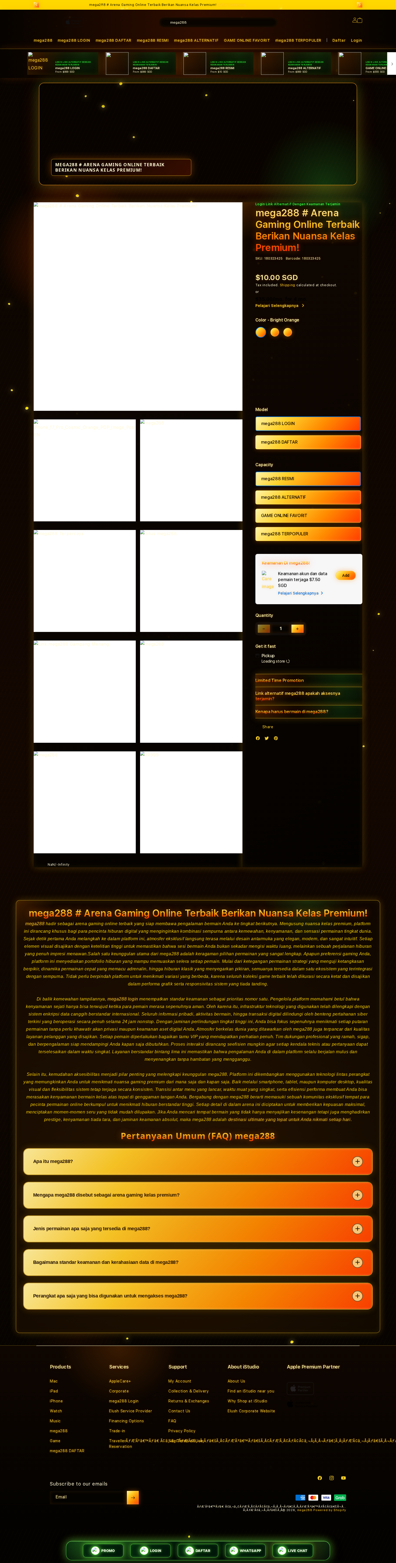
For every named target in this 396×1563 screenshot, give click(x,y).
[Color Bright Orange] (260, 332)
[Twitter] (268, 739)
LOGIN (155, 1550)
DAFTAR (203, 1550)
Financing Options (126, 1421)
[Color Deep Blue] (274, 332)
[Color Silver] (287, 332)
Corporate (119, 1391)
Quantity (264, 615)
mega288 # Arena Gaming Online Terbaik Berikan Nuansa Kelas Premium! (167, 5)
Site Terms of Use (185, 1441)
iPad (54, 1391)
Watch (56, 1411)
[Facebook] (259, 739)
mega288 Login (124, 1401)
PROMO (108, 1550)
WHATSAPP (250, 1550)
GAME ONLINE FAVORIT (247, 40)
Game (55, 1441)
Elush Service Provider (130, 1411)
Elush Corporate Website (251, 1411)
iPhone (56, 1401)
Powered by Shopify (329, 1510)
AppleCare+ (120, 1381)
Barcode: (293, 258)
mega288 (34, 923)
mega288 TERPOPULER (298, 40)
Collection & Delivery (188, 1391)
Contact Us (179, 1411)
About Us (236, 1381)
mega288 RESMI (277, 478)
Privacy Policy (182, 1431)
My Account (180, 1381)
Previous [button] (36, 5)
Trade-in (117, 1431)
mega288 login (122, 999)
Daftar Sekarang (231, 5)
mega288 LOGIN (278, 423)
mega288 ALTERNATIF (283, 497)
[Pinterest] (277, 739)
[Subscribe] (133, 1497)
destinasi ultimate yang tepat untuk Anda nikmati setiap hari (289, 1119)
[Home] (128, 44)
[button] (247, 40)
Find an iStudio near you (251, 1391)
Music (55, 1421)
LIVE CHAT (297, 1550)
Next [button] (359, 5)
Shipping (288, 285)
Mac (54, 1381)
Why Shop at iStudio (247, 1401)
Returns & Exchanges (188, 1401)
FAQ (172, 1421)
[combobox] (218, 22)
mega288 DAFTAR (279, 442)
